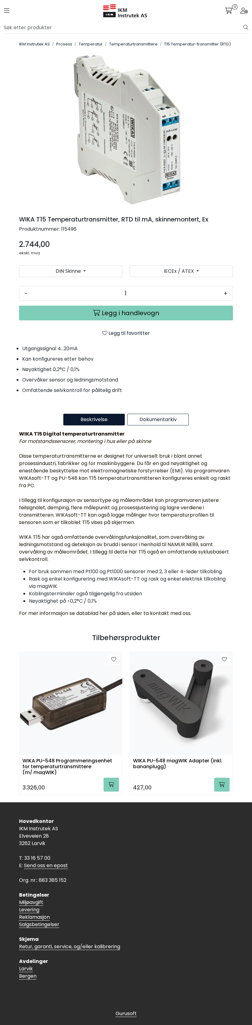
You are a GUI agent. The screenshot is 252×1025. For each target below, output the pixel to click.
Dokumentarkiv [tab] (158, 419)
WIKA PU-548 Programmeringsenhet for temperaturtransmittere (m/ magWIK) (67, 766)
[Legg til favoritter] (114, 659)
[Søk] (245, 28)
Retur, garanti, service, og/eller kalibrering (69, 946)
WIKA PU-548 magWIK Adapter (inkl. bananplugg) (177, 764)
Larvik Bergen (28, 972)
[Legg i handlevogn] (111, 785)
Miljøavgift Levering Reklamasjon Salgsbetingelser (39, 913)
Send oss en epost (46, 865)
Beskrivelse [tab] (94, 419)
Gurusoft (126, 1013)
